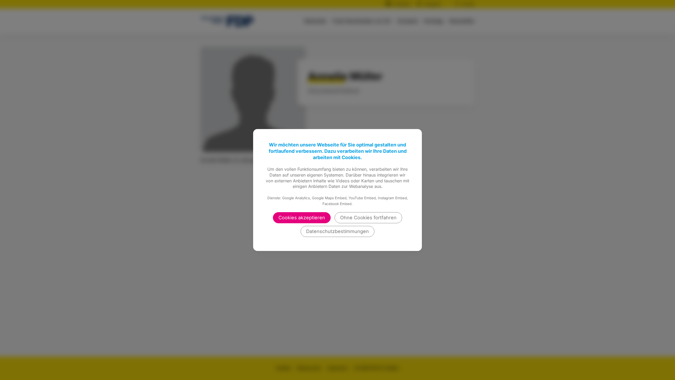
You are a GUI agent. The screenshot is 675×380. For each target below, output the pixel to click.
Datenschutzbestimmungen (337, 231)
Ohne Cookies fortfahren (368, 217)
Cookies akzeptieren (301, 217)
